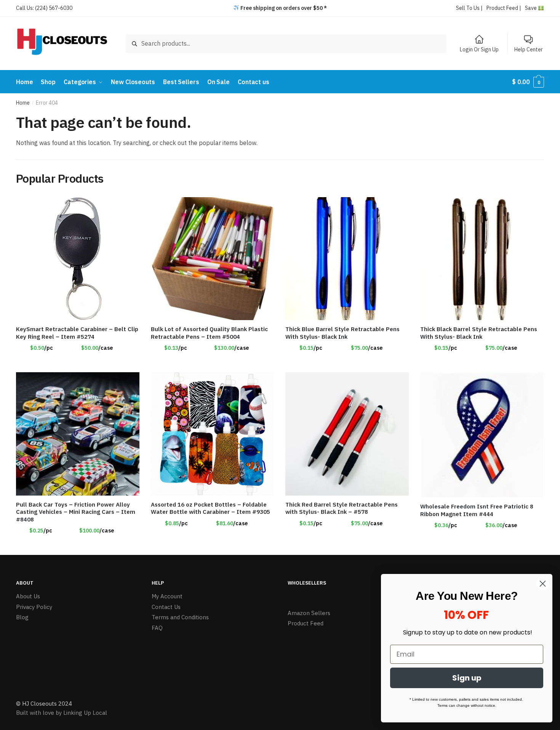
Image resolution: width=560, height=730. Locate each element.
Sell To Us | (469, 8)
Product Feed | (503, 8)
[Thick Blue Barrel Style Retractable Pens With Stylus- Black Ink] (347, 258)
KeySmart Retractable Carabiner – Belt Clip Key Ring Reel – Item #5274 (77, 332)
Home (23, 102)
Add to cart (212, 363)
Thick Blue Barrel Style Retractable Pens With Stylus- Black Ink (342, 332)
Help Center (528, 49)
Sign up (467, 678)
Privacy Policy (34, 606)
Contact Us (166, 606)
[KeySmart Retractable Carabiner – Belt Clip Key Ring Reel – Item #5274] (77, 258)
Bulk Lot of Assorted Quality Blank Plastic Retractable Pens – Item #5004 (209, 332)
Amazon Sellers (309, 613)
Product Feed (305, 623)
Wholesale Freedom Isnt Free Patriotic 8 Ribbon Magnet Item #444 (476, 510)
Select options (77, 363)
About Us (28, 596)
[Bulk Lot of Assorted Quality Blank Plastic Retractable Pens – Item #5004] (212, 258)
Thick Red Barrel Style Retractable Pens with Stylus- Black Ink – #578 (341, 508)
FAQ (157, 627)
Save (531, 8)
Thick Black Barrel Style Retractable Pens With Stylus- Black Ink (478, 332)
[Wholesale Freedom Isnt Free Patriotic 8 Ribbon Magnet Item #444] (482, 434)
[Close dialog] (542, 583)
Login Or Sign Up (479, 49)
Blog (22, 617)
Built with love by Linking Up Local (61, 712)
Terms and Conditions (180, 617)
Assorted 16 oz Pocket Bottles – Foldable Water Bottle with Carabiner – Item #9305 (210, 508)
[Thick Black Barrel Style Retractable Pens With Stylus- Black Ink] (482, 258)
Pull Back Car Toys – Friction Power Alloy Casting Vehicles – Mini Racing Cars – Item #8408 (75, 512)
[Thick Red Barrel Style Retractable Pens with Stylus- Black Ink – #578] (347, 434)
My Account (167, 596)
